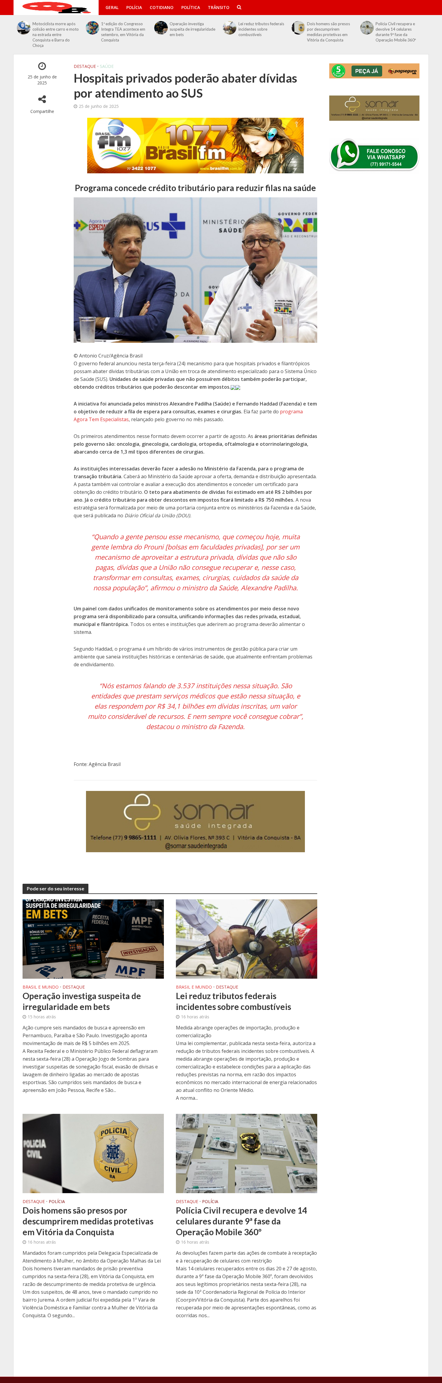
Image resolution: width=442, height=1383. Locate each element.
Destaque (85, 66)
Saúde (107, 66)
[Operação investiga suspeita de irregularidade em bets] (161, 28)
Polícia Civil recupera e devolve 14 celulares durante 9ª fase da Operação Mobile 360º (396, 31)
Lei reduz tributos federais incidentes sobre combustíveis (261, 29)
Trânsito (218, 7)
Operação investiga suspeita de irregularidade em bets (192, 29)
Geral (112, 7)
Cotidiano (161, 7)
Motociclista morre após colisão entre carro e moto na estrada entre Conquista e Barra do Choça (55, 34)
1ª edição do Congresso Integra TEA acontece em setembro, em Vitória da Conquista (123, 31)
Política (190, 7)
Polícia (134, 7)
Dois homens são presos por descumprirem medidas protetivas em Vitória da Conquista (328, 31)
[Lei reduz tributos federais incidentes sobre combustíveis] (229, 28)
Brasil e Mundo (41, 987)
